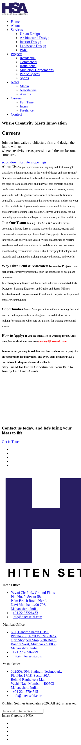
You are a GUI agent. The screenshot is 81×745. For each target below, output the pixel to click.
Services (17, 30)
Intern (24, 106)
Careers (16, 98)
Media (24, 86)
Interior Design (30, 42)
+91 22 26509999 (25, 652)
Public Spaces (30, 74)
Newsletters (28, 90)
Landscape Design (33, 46)
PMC (23, 50)
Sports (24, 78)
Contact (16, 114)
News (15, 82)
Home (15, 22)
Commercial (28, 62)
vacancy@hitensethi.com (52, 341)
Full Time (27, 102)
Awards (25, 94)
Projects (16, 54)
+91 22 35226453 (25, 613)
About (15, 26)
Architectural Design (34, 38)
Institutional (28, 66)
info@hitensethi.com (27, 617)
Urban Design (30, 34)
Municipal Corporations (37, 70)
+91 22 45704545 (25, 691)
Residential (28, 58)
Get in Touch (11, 442)
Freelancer (27, 110)
